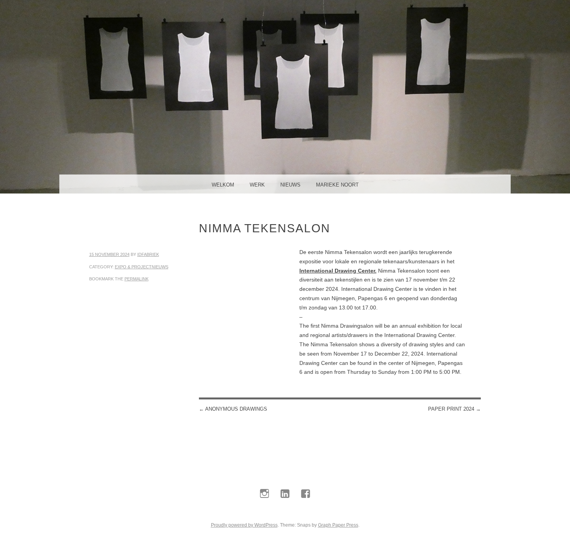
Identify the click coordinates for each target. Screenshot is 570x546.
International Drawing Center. (338, 271)
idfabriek (148, 254)
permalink (136, 278)
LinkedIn (285, 511)
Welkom (223, 185)
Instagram (264, 511)
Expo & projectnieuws (141, 266)
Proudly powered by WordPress (244, 525)
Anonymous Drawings (233, 409)
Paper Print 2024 (454, 409)
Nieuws (290, 185)
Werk (257, 185)
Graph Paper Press (338, 525)
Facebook (305, 511)
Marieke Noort (337, 185)
